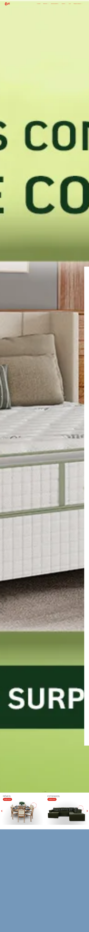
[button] (42, 791)
